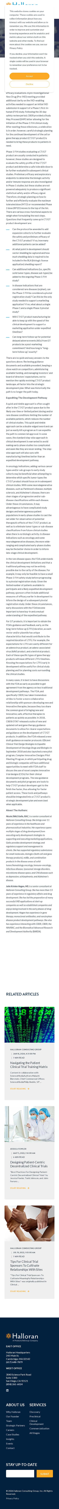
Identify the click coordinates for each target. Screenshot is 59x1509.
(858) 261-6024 (14, 1384)
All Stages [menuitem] (34, 1432)
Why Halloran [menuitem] (13, 1411)
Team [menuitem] (9, 1420)
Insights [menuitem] (10, 1438)
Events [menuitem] (9, 1443)
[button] (55, 1505)
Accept (29, 76)
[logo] (22, 1337)
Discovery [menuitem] (34, 1411)
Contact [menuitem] (10, 1448)
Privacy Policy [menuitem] (12, 1498)
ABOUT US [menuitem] (15, 1405)
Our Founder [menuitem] (12, 1416)
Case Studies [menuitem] (12, 1434)
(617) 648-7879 (14, 1362)
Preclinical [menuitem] (34, 1416)
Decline (29, 84)
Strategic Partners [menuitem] (15, 1425)
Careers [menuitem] (10, 1429)
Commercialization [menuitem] (39, 1428)
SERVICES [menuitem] (37, 1405)
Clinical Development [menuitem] (36, 1422)
